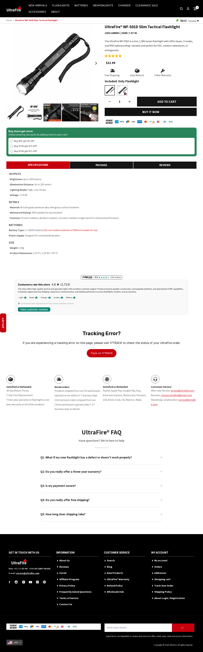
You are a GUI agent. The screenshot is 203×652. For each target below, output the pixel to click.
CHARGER (124, 5)
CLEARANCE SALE (146, 5)
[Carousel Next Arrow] (96, 63)
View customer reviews (34, 309)
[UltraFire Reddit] (16, 582)
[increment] (129, 101)
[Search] (181, 8)
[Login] (188, 8)
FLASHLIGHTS (60, 5)
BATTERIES (81, 5)
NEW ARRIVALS (38, 5)
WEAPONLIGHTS (103, 5)
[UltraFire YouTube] (30, 582)
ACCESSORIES (37, 11)
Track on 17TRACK (102, 353)
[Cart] (195, 8)
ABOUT (55, 11)
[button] (113, 56)
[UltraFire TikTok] (37, 582)
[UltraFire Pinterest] (44, 582)
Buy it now (150, 112)
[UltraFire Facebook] (9, 582)
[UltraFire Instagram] (23, 582)
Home (9, 20)
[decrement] (109, 101)
